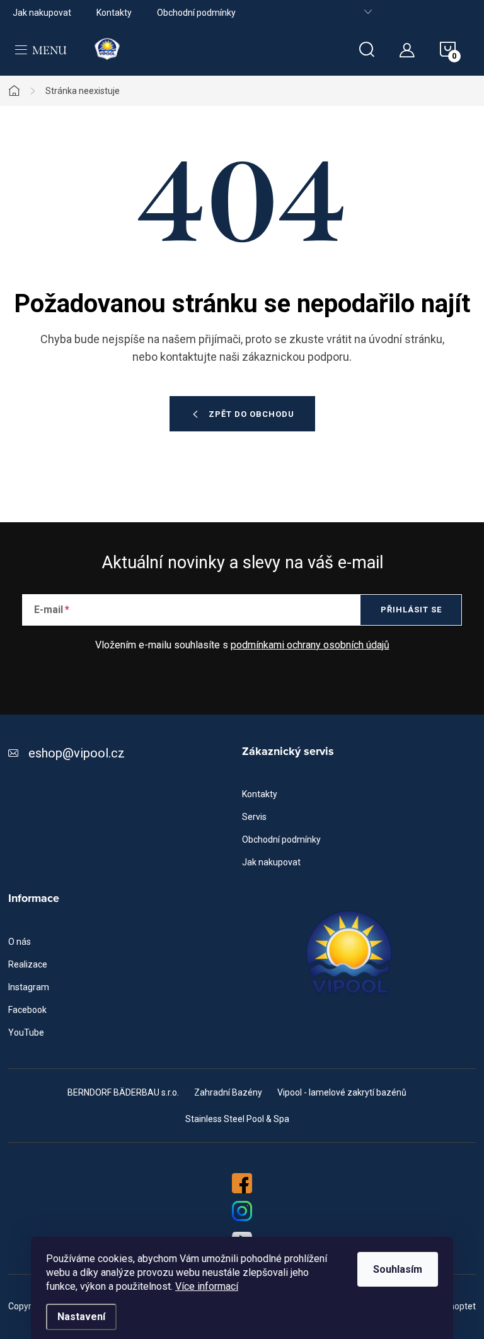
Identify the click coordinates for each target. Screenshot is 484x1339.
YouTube (26, 1032)
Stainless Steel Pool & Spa (237, 1119)
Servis (254, 817)
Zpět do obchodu (251, 414)
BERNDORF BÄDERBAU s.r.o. (123, 1092)
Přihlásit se (411, 609)
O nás (19, 942)
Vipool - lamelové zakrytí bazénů (341, 1092)
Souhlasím (397, 1269)
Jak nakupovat (42, 13)
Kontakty (114, 13)
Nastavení (81, 1317)
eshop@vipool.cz (76, 753)
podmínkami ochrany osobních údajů (310, 645)
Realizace (27, 964)
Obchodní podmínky (196, 13)
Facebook (27, 1010)
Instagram (28, 987)
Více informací (206, 1286)
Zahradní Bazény (228, 1092)
